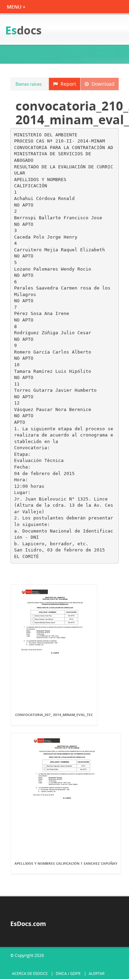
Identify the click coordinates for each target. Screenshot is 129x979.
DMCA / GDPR (68, 973)
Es (23, 30)
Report (67, 84)
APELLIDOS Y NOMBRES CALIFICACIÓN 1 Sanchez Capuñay (65, 863)
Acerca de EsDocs (29, 973)
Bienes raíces (28, 84)
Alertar (97, 973)
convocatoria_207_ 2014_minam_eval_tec (54, 714)
